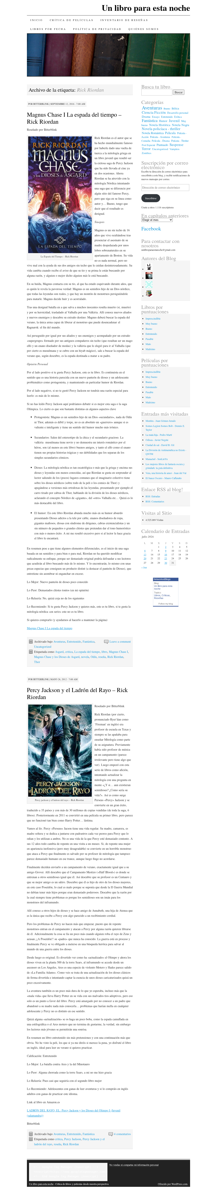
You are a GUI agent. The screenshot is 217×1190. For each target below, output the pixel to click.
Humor (163, 121)
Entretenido (74, 641)
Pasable (149, 339)
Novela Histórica (159, 125)
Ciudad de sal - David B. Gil (160, 445)
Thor (37, 662)
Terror (146, 148)
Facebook (151, 228)
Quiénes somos (143, 29)
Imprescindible (153, 318)
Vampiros (174, 149)
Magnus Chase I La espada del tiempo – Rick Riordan (74, 117)
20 (145, 558)
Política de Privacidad (97, 29)
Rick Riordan (115, 657)
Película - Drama (161, 141)
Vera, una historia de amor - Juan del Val (166, 473)
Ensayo (156, 116)
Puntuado (162, 145)
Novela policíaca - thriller (161, 128)
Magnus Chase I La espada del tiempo (49, 628)
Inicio (36, 20)
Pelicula (170, 132)
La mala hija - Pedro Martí (159, 434)
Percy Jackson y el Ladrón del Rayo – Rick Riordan (77, 693)
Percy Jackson (72, 1139)
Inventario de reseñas (124, 20)
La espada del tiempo (87, 652)
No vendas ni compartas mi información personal (134, 1164)
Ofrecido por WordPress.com (172, 1184)
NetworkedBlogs (162, 579)
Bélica (175, 108)
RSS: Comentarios (155, 501)
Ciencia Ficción (154, 112)
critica (69, 652)
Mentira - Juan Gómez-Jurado (161, 420)
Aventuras (59, 641)
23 (165, 558)
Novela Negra (180, 125)
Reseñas (158, 598)
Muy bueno (151, 323)
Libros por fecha (48, 29)
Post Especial (148, 145)
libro (104, 652)
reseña (102, 657)
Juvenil (174, 120)
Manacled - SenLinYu (157, 459)
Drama (146, 117)
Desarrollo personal (177, 113)
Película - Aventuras (160, 137)
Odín (94, 657)
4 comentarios (122, 1134)
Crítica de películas (72, 20)
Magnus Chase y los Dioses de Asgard (56, 657)
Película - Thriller (180, 140)
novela (85, 657)
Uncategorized (42, 647)
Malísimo (150, 349)
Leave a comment (120, 641)
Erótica (178, 116)
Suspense (177, 144)
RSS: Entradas (153, 496)
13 (145, 554)
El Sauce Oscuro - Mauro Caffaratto (164, 478)
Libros (157, 595)
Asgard (59, 652)
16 (165, 554)
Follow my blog (166, 604)
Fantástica (89, 641)
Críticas (166, 595)
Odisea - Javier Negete (157, 440)
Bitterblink (41, 103)
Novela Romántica (153, 133)
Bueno (167, 108)
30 (165, 562)
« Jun (144, 567)
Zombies (146, 153)
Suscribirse (150, 198)
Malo (148, 344)
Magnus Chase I (118, 652)
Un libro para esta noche (146, 7)
